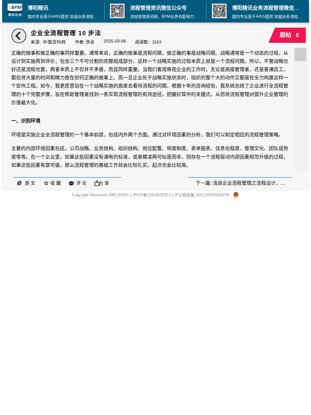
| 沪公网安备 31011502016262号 (203, 195)
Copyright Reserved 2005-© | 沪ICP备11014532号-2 (122, 195)
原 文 (28, 183)
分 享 (104, 183)
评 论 (80, 183)
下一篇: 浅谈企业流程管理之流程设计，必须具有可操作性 (244, 183)
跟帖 (287, 35)
